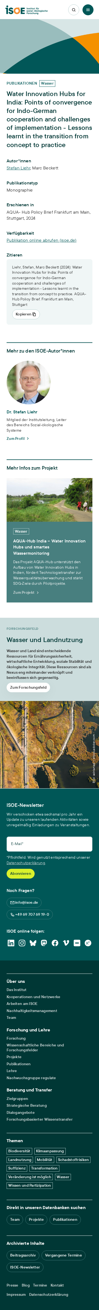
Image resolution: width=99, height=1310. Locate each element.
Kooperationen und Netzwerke (34, 997)
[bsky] (33, 943)
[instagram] (22, 943)
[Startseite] (27, 9)
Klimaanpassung (50, 1150)
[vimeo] (66, 943)
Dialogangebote (21, 1112)
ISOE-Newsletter (25, 1267)
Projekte (14, 1057)
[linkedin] (11, 943)
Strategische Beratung (27, 1105)
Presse (12, 1285)
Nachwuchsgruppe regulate (31, 1078)
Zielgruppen (17, 1098)
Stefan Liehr (18, 168)
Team (11, 1017)
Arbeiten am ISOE (22, 1003)
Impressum (16, 1294)
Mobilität (45, 1159)
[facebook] (55, 943)
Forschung (16, 1038)
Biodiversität (19, 1150)
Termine (40, 1285)
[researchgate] (88, 943)
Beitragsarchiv (23, 1255)
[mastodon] (44, 943)
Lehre (12, 1071)
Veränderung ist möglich (29, 1176)
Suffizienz (17, 1168)
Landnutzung (19, 1159)
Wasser (63, 1176)
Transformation (44, 1168)
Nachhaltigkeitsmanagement (32, 1010)
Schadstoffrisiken (73, 1159)
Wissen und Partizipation (29, 1185)
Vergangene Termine (63, 1255)
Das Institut (16, 989)
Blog (26, 1285)
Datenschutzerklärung (26, 862)
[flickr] (77, 943)
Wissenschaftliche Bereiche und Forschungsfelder (35, 1047)
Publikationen (19, 1064)
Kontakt (57, 1285)
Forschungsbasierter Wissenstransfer (40, 1119)
